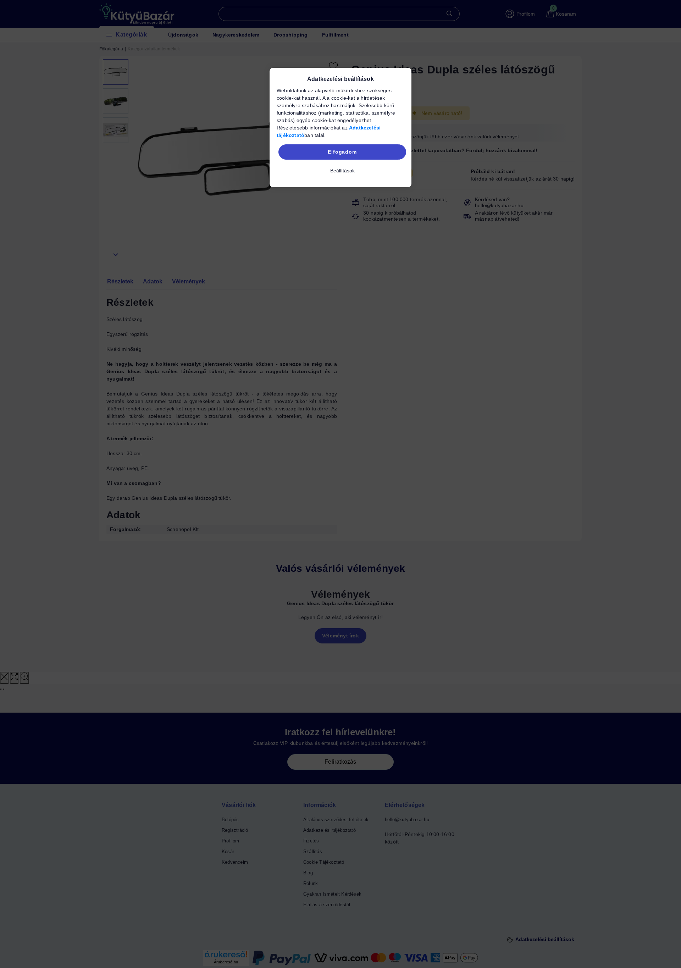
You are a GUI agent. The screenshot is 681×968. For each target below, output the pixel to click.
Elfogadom (342, 152)
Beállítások (342, 170)
